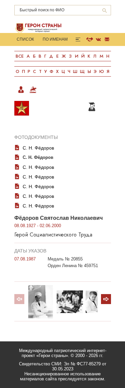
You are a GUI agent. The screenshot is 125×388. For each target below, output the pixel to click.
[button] (106, 299)
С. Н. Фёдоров (38, 148)
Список (25, 39)
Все (20, 56)
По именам (55, 39)
